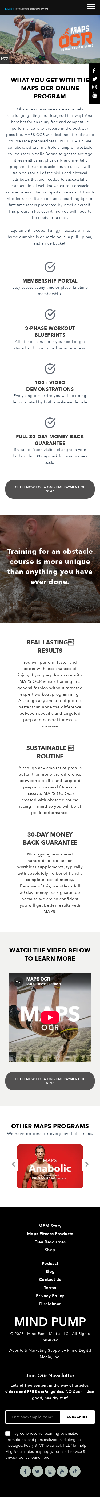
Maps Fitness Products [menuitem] (50, 1234)
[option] (50, 1166)
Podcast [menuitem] (50, 1264)
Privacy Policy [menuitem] (50, 1296)
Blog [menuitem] (50, 1272)
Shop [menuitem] (50, 1250)
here (45, 1457)
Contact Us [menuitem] (50, 1280)
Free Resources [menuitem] (50, 1242)
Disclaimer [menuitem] (50, 1304)
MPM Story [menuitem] (50, 1226)
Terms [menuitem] (50, 1288)
